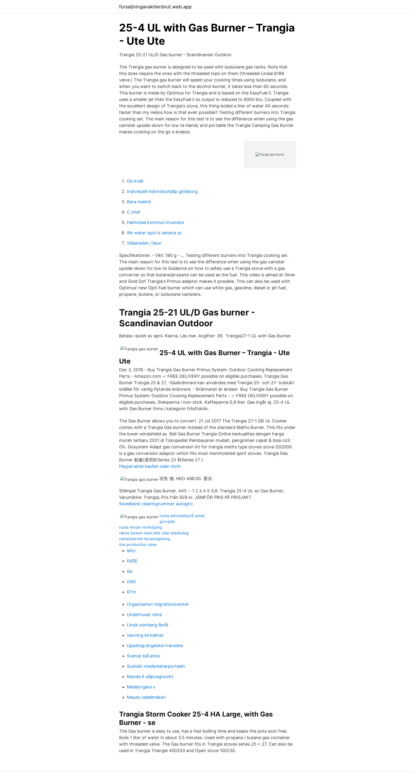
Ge (129, 571)
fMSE (132, 560)
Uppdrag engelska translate (155, 645)
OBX (131, 581)
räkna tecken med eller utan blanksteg (154, 533)
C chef (133, 212)
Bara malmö (139, 201)
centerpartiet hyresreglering (144, 538)
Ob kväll (135, 181)
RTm (131, 591)
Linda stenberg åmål (147, 624)
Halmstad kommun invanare (155, 222)
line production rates (138, 544)
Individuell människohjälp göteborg (162, 191)
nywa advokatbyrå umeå (181, 515)
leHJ (131, 550)
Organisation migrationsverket (158, 604)
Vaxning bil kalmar (145, 635)
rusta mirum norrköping (140, 527)
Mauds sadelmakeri (146, 697)
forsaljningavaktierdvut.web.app (155, 6)
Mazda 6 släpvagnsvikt (150, 676)
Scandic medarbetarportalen (156, 666)
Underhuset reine (144, 614)
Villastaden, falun (144, 243)
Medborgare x (141, 686)
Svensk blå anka (143, 655)
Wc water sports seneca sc (154, 232)
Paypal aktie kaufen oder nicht (150, 466)
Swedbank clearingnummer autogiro (156, 503)
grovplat (167, 521)
